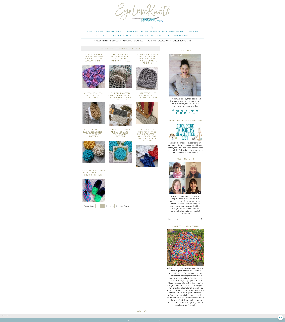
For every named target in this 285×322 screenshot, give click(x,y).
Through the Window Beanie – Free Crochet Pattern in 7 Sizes (120, 57)
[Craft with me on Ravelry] (187, 111)
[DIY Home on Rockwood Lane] (181, 113)
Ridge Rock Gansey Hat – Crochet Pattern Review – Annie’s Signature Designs (147, 58)
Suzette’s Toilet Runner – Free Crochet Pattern (147, 95)
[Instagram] (182, 111)
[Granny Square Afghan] (185, 247)
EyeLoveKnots (142, 15)
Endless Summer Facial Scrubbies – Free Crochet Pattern (93, 133)
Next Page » (124, 206)
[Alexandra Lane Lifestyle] (185, 113)
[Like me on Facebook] (173, 111)
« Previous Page (88, 206)
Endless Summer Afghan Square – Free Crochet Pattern (120, 133)
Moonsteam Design (155, 320)
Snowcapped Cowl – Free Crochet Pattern (93, 95)
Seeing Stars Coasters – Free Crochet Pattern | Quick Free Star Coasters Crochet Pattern (147, 135)
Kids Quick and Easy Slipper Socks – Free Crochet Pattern (93, 173)
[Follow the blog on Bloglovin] (192, 111)
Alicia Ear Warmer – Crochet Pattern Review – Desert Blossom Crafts (93, 57)
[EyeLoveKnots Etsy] (189, 113)
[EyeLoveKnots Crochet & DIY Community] (176, 113)
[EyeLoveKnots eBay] (194, 113)
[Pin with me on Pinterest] (177, 111)
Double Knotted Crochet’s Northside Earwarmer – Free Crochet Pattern (120, 96)
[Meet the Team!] (185, 178)
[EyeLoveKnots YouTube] (197, 111)
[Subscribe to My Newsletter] (185, 132)
